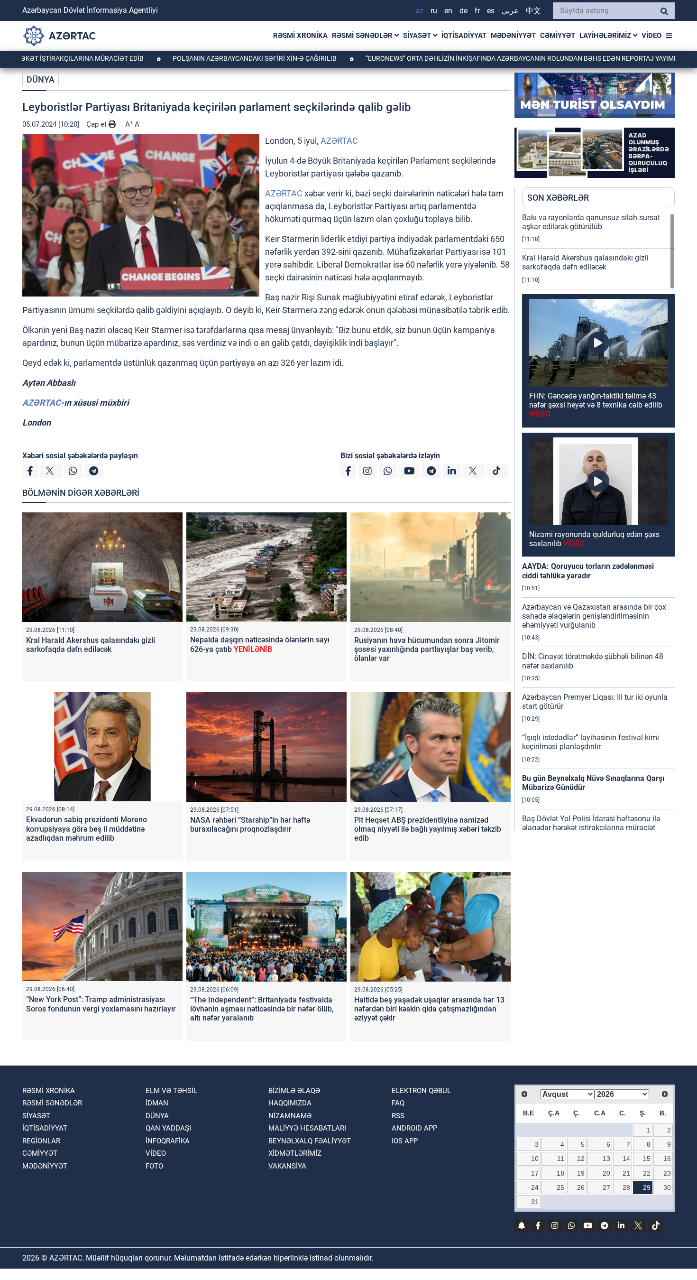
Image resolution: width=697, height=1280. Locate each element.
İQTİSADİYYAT (463, 35)
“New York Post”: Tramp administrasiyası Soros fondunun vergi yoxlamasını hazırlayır (101, 1004)
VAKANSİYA (287, 1166)
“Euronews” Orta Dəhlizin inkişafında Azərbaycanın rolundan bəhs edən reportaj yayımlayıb (479, 58)
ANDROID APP (414, 1128)
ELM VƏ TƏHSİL (171, 1090)
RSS (398, 1116)
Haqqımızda (290, 1103)
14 (626, 1158)
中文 (533, 10)
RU (434, 10)
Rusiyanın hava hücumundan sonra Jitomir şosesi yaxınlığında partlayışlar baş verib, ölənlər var (427, 649)
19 (581, 1173)
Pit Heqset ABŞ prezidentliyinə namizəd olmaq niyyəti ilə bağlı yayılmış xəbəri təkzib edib (427, 829)
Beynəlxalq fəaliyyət (309, 1141)
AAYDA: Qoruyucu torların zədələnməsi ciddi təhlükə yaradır (588, 571)
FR (477, 10)
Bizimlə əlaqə (294, 1090)
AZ (419, 10)
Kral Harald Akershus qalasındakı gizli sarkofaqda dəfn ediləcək (90, 645)
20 (606, 1173)
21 (626, 1173)
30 (667, 1187)
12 (581, 1158)
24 (535, 1187)
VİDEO (651, 35)
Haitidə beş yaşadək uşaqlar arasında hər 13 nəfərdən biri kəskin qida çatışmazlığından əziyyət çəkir (429, 1008)
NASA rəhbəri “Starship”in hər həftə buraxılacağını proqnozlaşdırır (250, 825)
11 (560, 1158)
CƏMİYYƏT (557, 35)
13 (606, 1158)
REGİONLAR (41, 1141)
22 (647, 1173)
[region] (598, 521)
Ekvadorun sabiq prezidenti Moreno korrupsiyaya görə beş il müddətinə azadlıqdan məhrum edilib (86, 828)
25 (560, 1187)
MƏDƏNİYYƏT (513, 35)
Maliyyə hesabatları (307, 1128)
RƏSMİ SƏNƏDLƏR (363, 35)
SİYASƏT (418, 35)
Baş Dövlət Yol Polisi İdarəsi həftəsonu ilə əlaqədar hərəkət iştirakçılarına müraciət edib (591, 827)
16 (667, 1158)
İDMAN (157, 1103)
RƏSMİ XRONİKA (300, 35)
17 (535, 1173)
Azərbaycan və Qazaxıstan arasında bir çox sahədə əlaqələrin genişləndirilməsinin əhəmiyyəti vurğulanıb (594, 616)
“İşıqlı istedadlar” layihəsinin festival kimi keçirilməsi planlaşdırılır (590, 742)
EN (448, 10)
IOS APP (405, 1141)
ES (491, 10)
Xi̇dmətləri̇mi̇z (294, 1153)
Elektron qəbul (421, 1090)
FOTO (154, 1166)
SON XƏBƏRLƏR (558, 198)
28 (626, 1187)
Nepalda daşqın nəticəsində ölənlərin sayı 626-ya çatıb (260, 644)
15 (647, 1158)
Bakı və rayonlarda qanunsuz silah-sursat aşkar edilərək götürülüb (591, 222)
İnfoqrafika (168, 1141)
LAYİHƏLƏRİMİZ (606, 35)
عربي (510, 10)
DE (463, 10)
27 (606, 1187)
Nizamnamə (290, 1116)
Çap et (97, 124)
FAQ (398, 1103)
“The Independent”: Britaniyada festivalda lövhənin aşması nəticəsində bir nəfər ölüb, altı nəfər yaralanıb (262, 1008)
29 (647, 1187)
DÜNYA (41, 79)
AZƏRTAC (339, 141)
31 (535, 1202)
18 (560, 1173)
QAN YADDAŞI (168, 1128)
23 (667, 1173)
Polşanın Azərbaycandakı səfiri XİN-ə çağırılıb (206, 58)
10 (535, 1158)
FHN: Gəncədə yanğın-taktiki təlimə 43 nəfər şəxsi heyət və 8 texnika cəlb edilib (595, 404)
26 (581, 1187)
